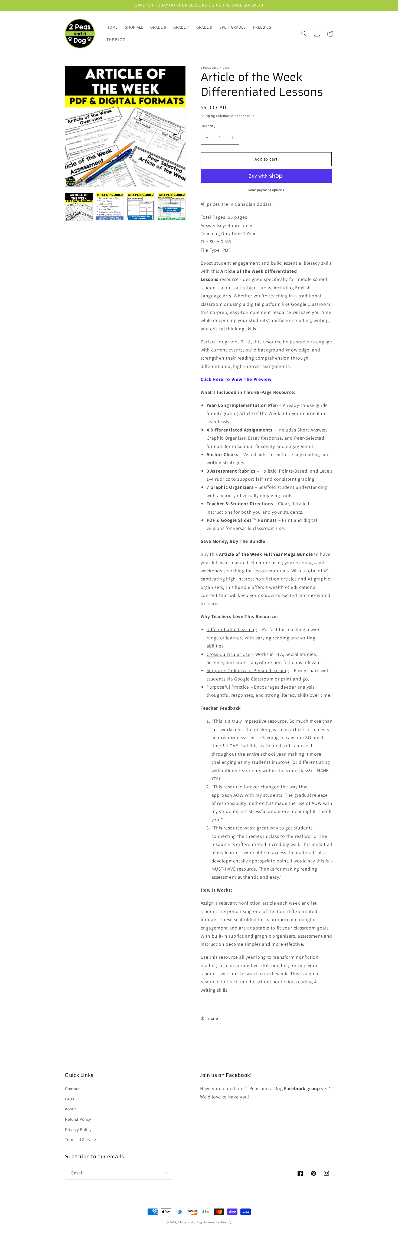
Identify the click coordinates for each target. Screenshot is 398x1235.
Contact (72, 1088)
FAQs (69, 1098)
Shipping (208, 116)
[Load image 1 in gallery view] (79, 207)
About (70, 1108)
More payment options (266, 190)
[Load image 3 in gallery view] (141, 207)
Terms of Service (80, 1139)
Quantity (208, 125)
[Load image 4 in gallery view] (171, 207)
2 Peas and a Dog (190, 1222)
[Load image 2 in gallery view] (110, 207)
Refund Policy (78, 1119)
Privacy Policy (78, 1129)
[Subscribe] (165, 1173)
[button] (303, 33)
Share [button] (212, 1018)
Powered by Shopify (217, 1222)
